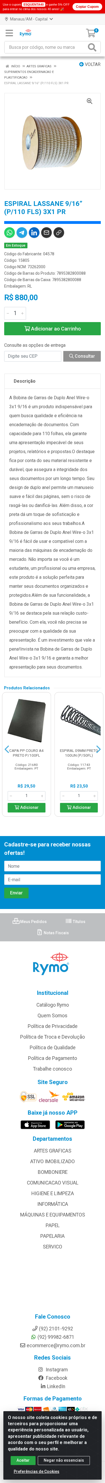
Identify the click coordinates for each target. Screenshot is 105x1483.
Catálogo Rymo (52, 1005)
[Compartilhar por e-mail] (46, 232)
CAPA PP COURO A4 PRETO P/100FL (26, 752)
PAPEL (53, 1225)
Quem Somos (52, 1015)
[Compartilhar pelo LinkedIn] (34, 232)
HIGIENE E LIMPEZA (52, 1193)
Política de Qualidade (53, 1047)
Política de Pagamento (52, 1058)
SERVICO (52, 1247)
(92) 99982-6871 (56, 1337)
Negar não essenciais (64, 1460)
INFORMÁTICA (52, 1204)
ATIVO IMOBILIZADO (52, 1161)
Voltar (92, 64)
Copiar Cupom (87, 7)
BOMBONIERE (52, 1172)
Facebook (56, 1378)
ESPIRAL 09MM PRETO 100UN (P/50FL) (79, 752)
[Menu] (9, 33)
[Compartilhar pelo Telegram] (22, 232)
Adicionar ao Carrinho (55, 329)
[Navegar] (7, 749)
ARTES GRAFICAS (52, 1151)
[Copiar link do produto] (58, 232)
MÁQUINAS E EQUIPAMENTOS (52, 1215)
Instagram (56, 1369)
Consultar (84, 356)
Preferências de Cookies (36, 1471)
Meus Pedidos (33, 921)
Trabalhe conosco (52, 1069)
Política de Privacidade (53, 1026)
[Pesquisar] (93, 47)
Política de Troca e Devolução (52, 1037)
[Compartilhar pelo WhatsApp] (9, 232)
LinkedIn (56, 1386)
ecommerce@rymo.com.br (56, 1345)
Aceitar (23, 1460)
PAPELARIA (52, 1236)
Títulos (78, 921)
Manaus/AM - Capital (28, 19)
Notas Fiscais (56, 933)
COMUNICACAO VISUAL (52, 1183)
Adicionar (29, 807)
